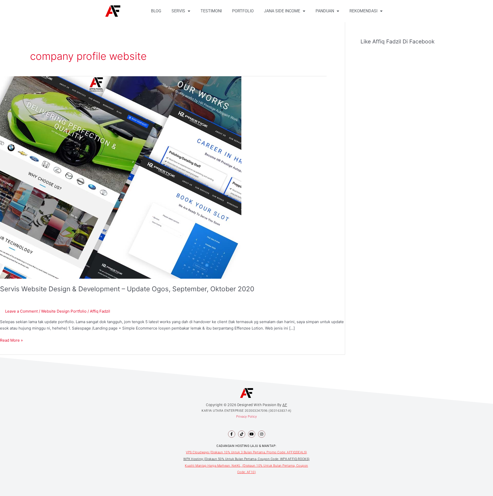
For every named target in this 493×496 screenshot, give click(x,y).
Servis (178, 10)
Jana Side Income (282, 10)
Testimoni (211, 10)
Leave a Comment (21, 311)
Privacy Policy (246, 416)
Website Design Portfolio (64, 311)
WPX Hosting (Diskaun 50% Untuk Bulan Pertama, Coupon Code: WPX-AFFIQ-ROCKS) (246, 459)
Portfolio (243, 10)
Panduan (325, 10)
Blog (156, 10)
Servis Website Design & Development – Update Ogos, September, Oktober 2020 (127, 289)
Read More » (11, 340)
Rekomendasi (363, 10)
